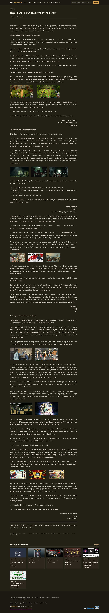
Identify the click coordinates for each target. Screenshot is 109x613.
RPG (55, 533)
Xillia (16, 534)
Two (11, 534)
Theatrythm (72, 533)
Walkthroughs (32, 2)
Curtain (22, 533)
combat (19, 533)
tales (68, 533)
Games (25, 2)
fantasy (29, 533)
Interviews (49, 2)
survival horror (63, 533)
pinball (43, 533)
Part (41, 533)
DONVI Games (14, 606)
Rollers (52, 533)
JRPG (38, 533)
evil (27, 533)
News (44, 2)
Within (13, 534)
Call (16, 533)
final (33, 533)
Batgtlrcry (13, 533)
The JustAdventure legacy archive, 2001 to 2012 (21, 608)
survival (58, 533)
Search (96, 2)
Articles (12, 9)
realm (46, 533)
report (49, 533)
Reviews (39, 2)
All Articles (96, 544)
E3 (25, 533)
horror (35, 533)
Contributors (56, 2)
